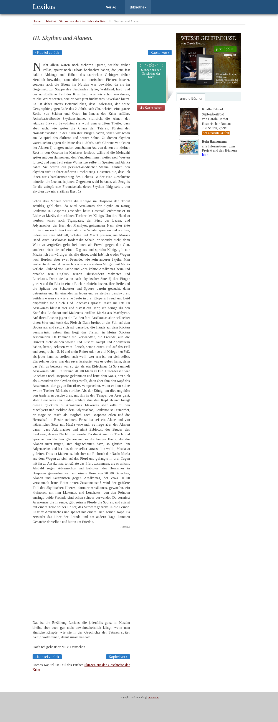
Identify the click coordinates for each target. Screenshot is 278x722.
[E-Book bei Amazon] (208, 86)
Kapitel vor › (160, 52)
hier (205, 155)
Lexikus (44, 6)
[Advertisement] (81, 571)
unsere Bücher (191, 98)
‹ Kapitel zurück (47, 52)
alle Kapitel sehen (151, 107)
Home (37, 21)
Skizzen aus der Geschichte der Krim (82, 21)
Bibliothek (138, 7)
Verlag (111, 7)
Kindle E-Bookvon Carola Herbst (215, 114)
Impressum (153, 697)
